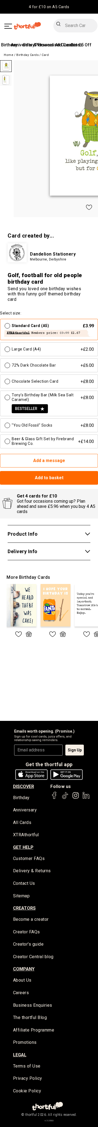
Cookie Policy (27, 1090)
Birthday (9, 44)
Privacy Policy (27, 1078)
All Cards (22, 822)
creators (24, 908)
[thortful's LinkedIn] (86, 798)
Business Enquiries (32, 1005)
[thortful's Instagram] (76, 798)
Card (45, 55)
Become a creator (31, 919)
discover (23, 786)
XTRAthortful (26, 834)
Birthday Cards (27, 55)
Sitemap (21, 895)
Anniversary (25, 810)
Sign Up (75, 750)
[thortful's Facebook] (54, 798)
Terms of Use (27, 1066)
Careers (21, 992)
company (24, 969)
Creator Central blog (33, 956)
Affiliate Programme (33, 1030)
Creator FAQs (26, 931)
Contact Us (24, 883)
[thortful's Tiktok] (65, 798)
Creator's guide (28, 944)
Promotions (25, 1042)
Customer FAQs (29, 858)
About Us (22, 980)
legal (19, 1054)
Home (8, 55)
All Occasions (68, 44)
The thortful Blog (30, 1017)
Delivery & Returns (32, 870)
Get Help (23, 847)
